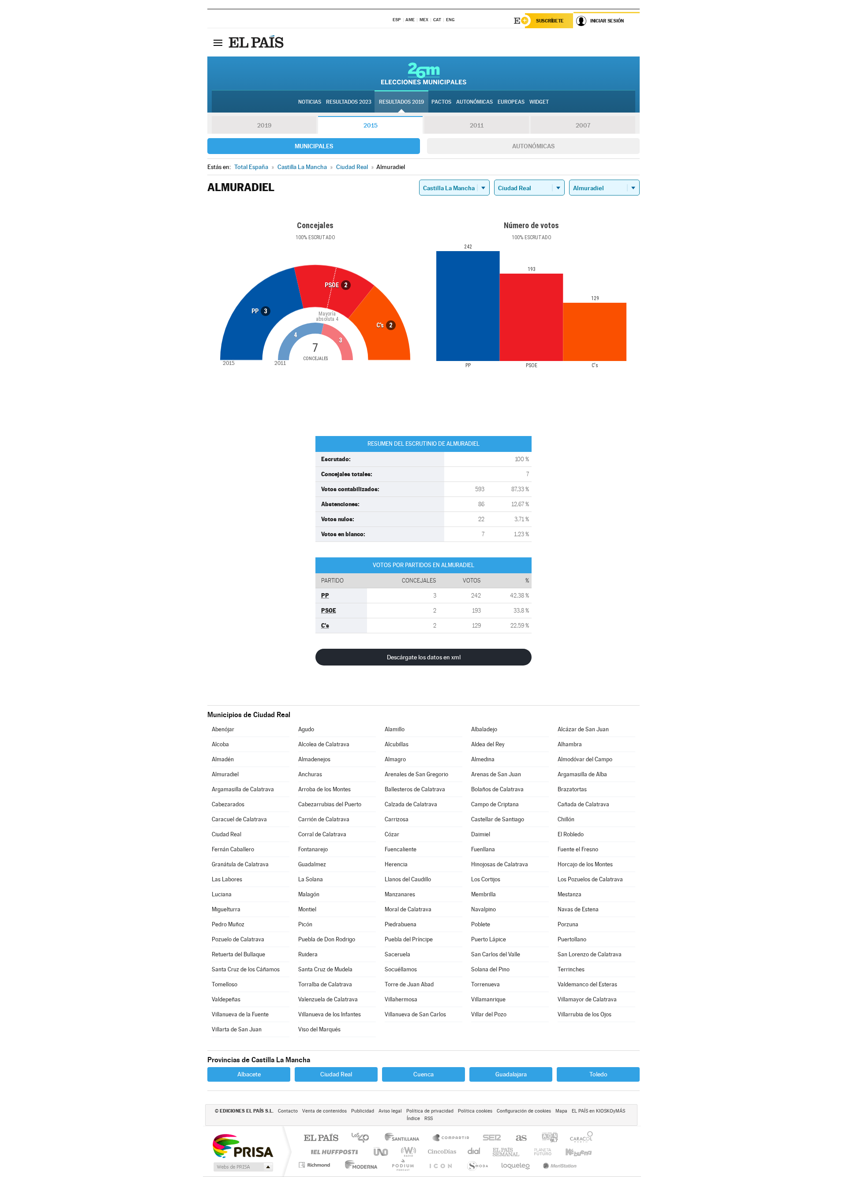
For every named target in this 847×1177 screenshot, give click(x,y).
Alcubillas (397, 744)
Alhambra (570, 744)
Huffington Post (332, 1151)
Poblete (480, 924)
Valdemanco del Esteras (587, 984)
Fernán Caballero (233, 849)
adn (546, 1138)
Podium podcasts (402, 1164)
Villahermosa (401, 999)
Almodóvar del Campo (585, 759)
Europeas (511, 102)
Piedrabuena (400, 924)
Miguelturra (226, 909)
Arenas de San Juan (496, 774)
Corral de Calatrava (322, 834)
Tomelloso (224, 984)
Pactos (441, 102)
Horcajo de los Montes (585, 864)
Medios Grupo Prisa (242, 1167)
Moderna (359, 1164)
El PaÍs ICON (440, 1164)
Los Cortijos (485, 879)
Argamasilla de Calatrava (243, 789)
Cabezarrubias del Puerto (329, 804)
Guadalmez (312, 864)
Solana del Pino (490, 969)
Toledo (598, 1074)
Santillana (404, 1138)
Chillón (566, 819)
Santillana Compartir (451, 1138)
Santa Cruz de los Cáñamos (246, 969)
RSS (428, 1118)
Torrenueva (485, 984)
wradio (407, 1151)
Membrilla (483, 894)
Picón (305, 924)
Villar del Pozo (488, 1014)
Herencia (396, 864)
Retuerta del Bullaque (238, 954)
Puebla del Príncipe (409, 939)
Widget (539, 102)
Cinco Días (441, 1151)
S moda (477, 1164)
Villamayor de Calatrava (587, 999)
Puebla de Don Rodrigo (326, 939)
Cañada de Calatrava (583, 804)
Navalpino (483, 909)
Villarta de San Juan (237, 1029)
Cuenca (423, 1074)
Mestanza (569, 894)
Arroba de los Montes (324, 789)
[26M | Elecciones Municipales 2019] (423, 73)
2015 (371, 125)
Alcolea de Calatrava (323, 744)
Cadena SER (489, 1138)
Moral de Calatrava (408, 909)
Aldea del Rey (488, 744)
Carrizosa (397, 819)
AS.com (517, 1138)
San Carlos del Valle (495, 954)
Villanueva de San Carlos (415, 1014)
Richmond (315, 1164)
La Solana (310, 879)
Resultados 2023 (348, 102)
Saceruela (397, 954)
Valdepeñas (226, 999)
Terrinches (571, 969)
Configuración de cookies (524, 1111)
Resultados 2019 (401, 102)
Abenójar (223, 729)
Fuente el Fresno (578, 849)
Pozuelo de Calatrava (238, 939)
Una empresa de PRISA (242, 1145)
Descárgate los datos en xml (424, 657)
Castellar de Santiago (497, 819)
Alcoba (220, 744)
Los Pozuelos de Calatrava (590, 879)
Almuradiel (225, 774)
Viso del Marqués (319, 1029)
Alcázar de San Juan (583, 729)
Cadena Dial (474, 1151)
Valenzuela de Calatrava (328, 999)
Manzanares (400, 894)
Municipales (314, 146)
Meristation (558, 1164)
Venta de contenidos (324, 1111)
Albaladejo (484, 729)
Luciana (222, 894)
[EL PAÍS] (257, 42)
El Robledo (571, 834)
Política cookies (475, 1111)
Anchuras (310, 774)
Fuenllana (483, 849)
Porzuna (568, 924)
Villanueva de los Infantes (329, 1014)
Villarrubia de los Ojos (584, 1014)
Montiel (307, 909)
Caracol (578, 1138)
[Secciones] (218, 42)
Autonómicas (533, 146)
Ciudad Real (226, 834)
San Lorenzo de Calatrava (590, 954)
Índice (413, 1118)
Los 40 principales (363, 1138)
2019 (264, 125)
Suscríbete (550, 21)
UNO (381, 1151)
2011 (476, 125)
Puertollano (572, 939)
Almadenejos (314, 759)
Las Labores (227, 879)
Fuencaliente (400, 849)
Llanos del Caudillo (408, 879)
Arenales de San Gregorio (416, 774)
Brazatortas (572, 789)
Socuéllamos (401, 969)
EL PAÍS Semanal (506, 1151)
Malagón (308, 894)
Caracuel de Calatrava (239, 819)
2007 (583, 125)
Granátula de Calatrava (240, 864)
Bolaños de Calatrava (497, 789)
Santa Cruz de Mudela (325, 969)
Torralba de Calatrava (325, 984)
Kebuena (571, 1151)
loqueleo (516, 1164)
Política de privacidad (429, 1111)
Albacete (249, 1074)
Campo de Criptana (495, 804)
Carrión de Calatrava (323, 819)
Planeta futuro (539, 1151)
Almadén (223, 759)
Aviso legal (390, 1111)
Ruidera (308, 954)
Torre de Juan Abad (409, 984)
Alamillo (395, 729)
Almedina (483, 759)
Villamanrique (488, 999)
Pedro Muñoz (228, 924)
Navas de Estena (578, 909)
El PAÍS (321, 1138)
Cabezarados (228, 804)
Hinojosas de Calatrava (499, 864)
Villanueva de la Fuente (240, 1014)
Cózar (392, 834)
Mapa (561, 1111)
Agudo (306, 729)
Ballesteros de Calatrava (415, 789)
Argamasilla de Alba (582, 774)
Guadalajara (511, 1074)
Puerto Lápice (488, 939)
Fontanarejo (313, 849)
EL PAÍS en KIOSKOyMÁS (598, 1111)
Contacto (288, 1111)
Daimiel (480, 834)
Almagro (395, 759)
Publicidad (362, 1111)
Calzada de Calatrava (411, 804)
